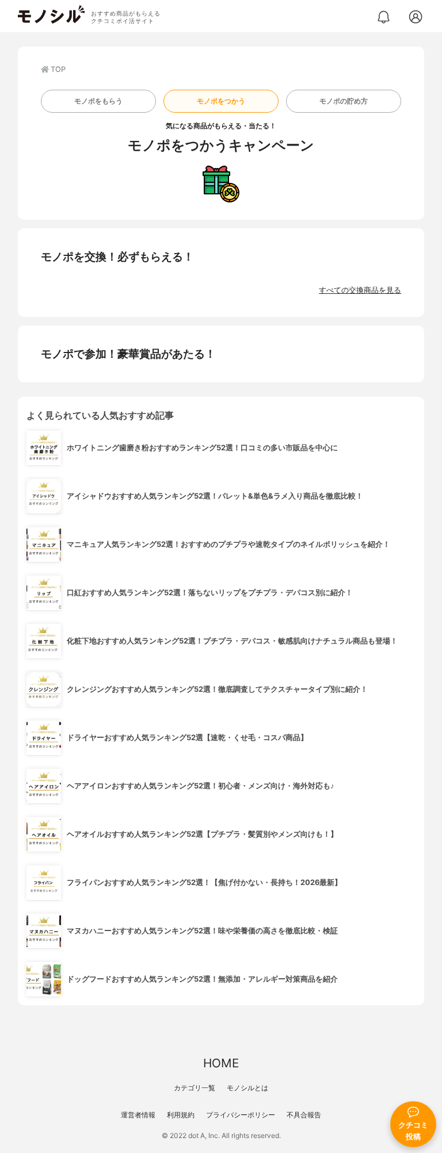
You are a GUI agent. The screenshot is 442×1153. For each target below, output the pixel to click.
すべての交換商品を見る (360, 290)
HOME (221, 1063)
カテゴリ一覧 (194, 1087)
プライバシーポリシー (240, 1114)
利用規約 (181, 1114)
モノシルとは (247, 1087)
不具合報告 (304, 1114)
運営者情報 (138, 1114)
